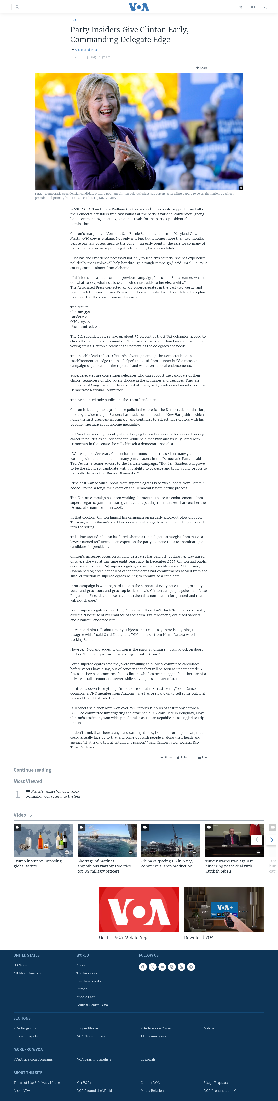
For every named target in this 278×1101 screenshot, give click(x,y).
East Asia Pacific (89, 981)
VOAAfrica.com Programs (33, 1059)
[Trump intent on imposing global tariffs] (43, 840)
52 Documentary (153, 1036)
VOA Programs (25, 1028)
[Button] (202, 67)
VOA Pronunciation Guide (223, 1090)
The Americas (86, 973)
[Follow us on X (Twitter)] (152, 967)
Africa (81, 965)
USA (73, 20)
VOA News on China (156, 1028)
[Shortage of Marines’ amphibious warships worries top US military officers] (107, 840)
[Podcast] (191, 967)
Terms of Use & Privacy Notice (37, 1082)
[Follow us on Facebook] (143, 967)
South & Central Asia (92, 1005)
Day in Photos (88, 1028)
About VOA (22, 1090)
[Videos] (253, 7)
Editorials (148, 1059)
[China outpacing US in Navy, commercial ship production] (170, 840)
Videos (209, 1028)
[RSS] (181, 967)
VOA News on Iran (91, 1036)
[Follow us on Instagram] (172, 967)
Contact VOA (150, 1082)
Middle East (85, 997)
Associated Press (86, 50)
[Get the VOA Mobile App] (139, 909)
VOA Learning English (94, 1059)
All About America (28, 973)
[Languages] (240, 7)
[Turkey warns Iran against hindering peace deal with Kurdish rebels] (234, 840)
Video (20, 815)
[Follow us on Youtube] (162, 967)
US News (20, 965)
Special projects (26, 1036)
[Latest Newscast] (265, 7)
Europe (81, 989)
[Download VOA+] (224, 909)
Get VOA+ (84, 1082)
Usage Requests (216, 1082)
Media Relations (153, 1090)
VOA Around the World (94, 1090)
